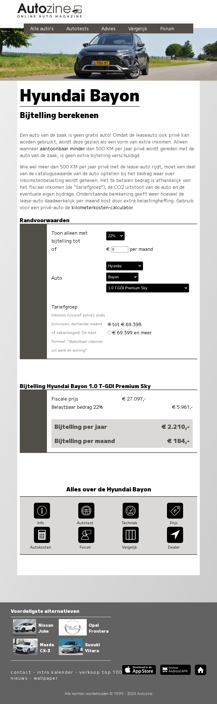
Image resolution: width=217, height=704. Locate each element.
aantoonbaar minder (62, 148)
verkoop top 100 (100, 672)
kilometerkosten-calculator (102, 207)
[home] (198, 673)
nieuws (19, 678)
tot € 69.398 (127, 324)
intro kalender (55, 672)
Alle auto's (42, 28)
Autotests (77, 28)
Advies (108, 28)
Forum (167, 28)
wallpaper (46, 678)
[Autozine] (108, 9)
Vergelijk (137, 28)
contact (21, 672)
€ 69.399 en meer (132, 332)
